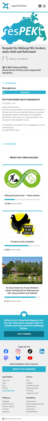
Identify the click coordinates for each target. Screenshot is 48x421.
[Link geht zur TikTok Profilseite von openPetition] (30, 351)
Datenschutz (31, 406)
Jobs (4, 383)
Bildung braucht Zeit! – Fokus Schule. (22, 195)
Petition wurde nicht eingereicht (21, 99)
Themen (5, 409)
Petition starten (8, 406)
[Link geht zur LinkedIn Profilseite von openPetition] (42, 351)
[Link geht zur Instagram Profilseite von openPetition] (18, 351)
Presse (4, 388)
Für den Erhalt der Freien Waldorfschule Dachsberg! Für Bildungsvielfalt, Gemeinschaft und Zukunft (22, 290)
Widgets (29, 383)
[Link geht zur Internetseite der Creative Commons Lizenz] (3, 419)
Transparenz (31, 401)
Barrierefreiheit (32, 412)
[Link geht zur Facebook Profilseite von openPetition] (6, 351)
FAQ (27, 380)
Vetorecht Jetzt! (32, 393)
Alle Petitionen (8, 404)
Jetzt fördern (24, 334)
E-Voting (29, 391)
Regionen (6, 412)
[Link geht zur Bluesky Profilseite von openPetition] (18, 358)
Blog (4, 386)
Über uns (5, 380)
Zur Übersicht (10, 83)
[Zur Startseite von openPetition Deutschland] (14, 6)
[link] (44, 6)
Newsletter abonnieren (24, 369)
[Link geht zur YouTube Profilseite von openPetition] (30, 358)
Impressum (30, 409)
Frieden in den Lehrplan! (22, 241)
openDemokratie (32, 386)
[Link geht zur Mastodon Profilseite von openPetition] (6, 358)
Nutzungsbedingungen (35, 404)
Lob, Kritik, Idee (8, 391)
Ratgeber (5, 401)
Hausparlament (32, 388)
